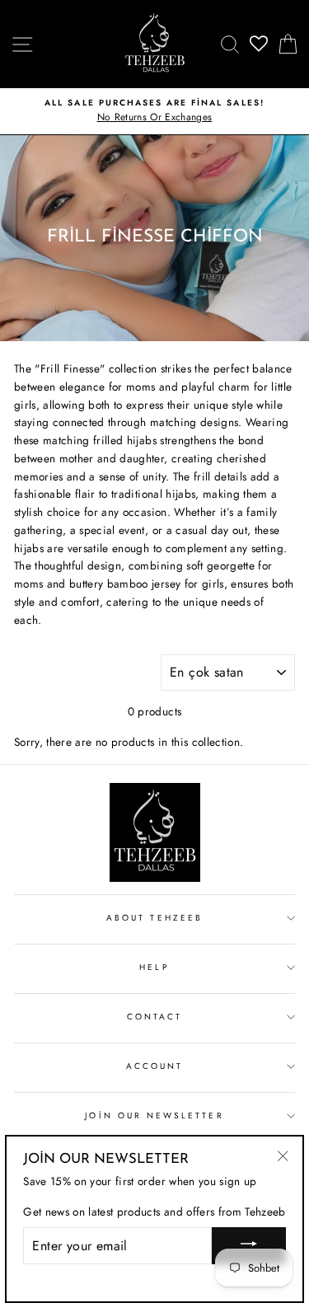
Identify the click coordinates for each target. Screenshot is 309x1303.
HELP (154, 967)
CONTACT (154, 1016)
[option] (154, 111)
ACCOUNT (154, 1066)
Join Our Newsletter (154, 1115)
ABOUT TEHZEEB (154, 918)
